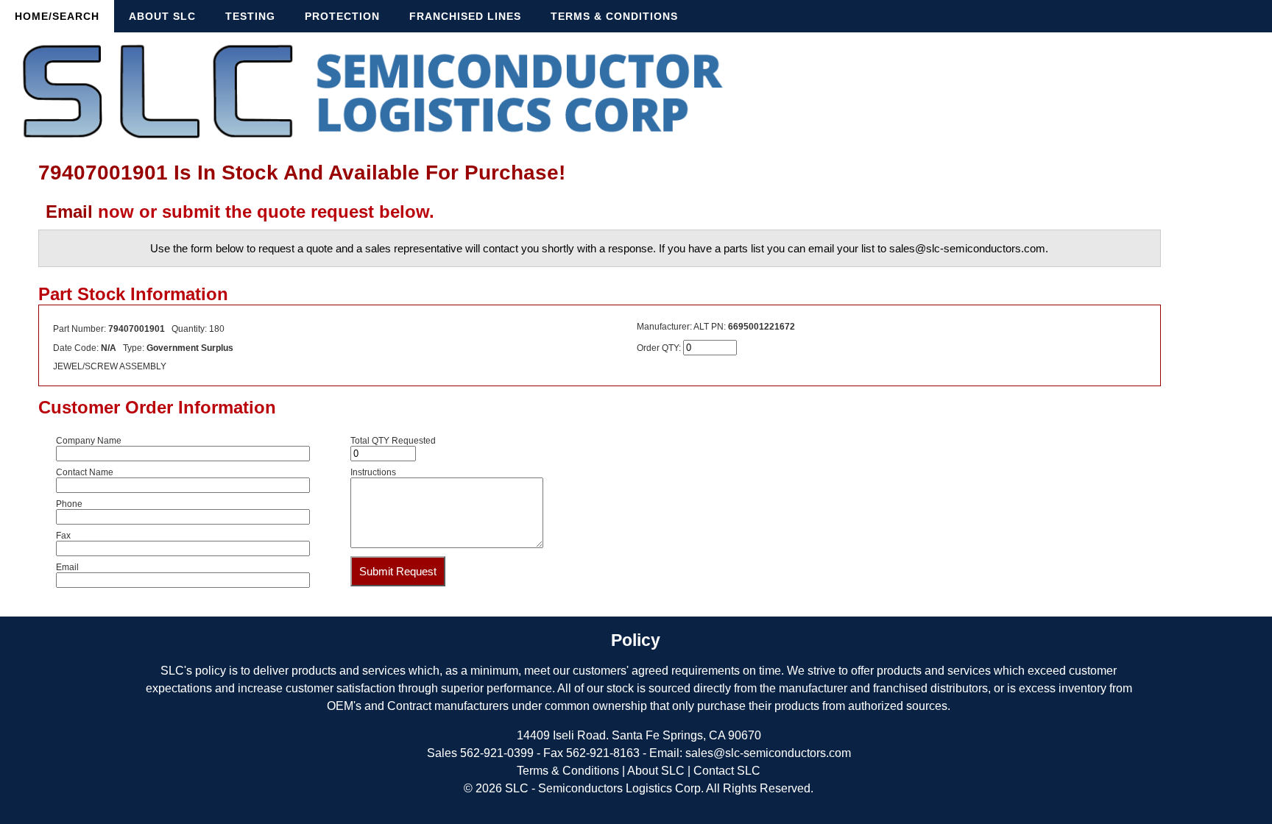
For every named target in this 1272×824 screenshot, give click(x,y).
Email (69, 211)
